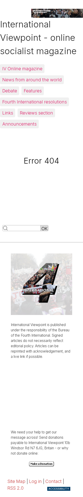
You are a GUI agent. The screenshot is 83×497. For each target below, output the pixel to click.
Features (33, 91)
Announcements (19, 124)
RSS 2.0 (15, 488)
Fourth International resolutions (34, 102)
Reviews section (36, 113)
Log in (35, 481)
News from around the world (32, 79)
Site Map (16, 481)
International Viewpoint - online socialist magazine (38, 37)
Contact (53, 481)
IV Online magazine (22, 68)
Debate (9, 91)
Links (7, 113)
